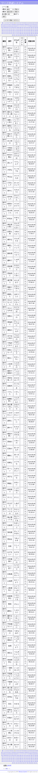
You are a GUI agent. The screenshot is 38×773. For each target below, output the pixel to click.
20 (25, 23)
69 (16, 26)
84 (35, 26)
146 (31, 30)
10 (12, 23)
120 (20, 29)
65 (10, 26)
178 (17, 33)
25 (31, 23)
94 (12, 27)
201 (33, 35)
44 (20, 24)
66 (12, 26)
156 (13, 32)
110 (2, 29)
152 (6, 32)
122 (24, 29)
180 (20, 33)
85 (37, 26)
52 (30, 24)
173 (8, 33)
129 (37, 29)
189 (37, 33)
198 (27, 35)
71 (18, 26)
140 (20, 30)
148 (35, 30)
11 (13, 23)
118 (17, 29)
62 (6, 26)
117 (15, 29)
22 (27, 23)
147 (33, 30)
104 (28, 27)
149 (37, 30)
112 (6, 29)
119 (18, 29)
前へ (3, 23)
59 (2, 26)
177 (15, 33)
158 (17, 32)
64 (9, 26)
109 (37, 27)
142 (24, 30)
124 (28, 29)
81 (31, 26)
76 (25, 26)
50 (27, 24)
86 (1, 27)
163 (26, 32)
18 (22, 23)
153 (8, 32)
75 (24, 26)
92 (9, 27)
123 (26, 29)
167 (33, 32)
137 (15, 30)
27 (34, 23)
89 (5, 27)
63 (8, 26)
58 (1, 26)
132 (6, 30)
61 (5, 26)
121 (22, 29)
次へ (37, 35)
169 (37, 32)
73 (21, 26)
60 (4, 26)
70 (17, 26)
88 (4, 27)
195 (22, 35)
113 (8, 29)
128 (35, 29)
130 (2, 30)
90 (7, 27)
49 (26, 24)
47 (24, 24)
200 (31, 35)
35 (8, 24)
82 (33, 26)
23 (29, 23)
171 (4, 33)
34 (6, 24)
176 (13, 33)
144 (28, 30)
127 (33, 29)
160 (20, 32)
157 (15, 32)
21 (26, 23)
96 (15, 27)
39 (13, 24)
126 (31, 29)
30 (1, 24)
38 (12, 24)
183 (26, 33)
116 (13, 29)
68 (14, 26)
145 (29, 30)
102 (24, 27)
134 (9, 30)
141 (22, 30)
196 (23, 35)
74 (22, 26)
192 (16, 35)
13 (16, 23)
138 (17, 30)
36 (9, 24)
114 (9, 29)
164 (28, 32)
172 (6, 33)
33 (5, 24)
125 (29, 29)
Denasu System (23, 771)
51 (29, 24)
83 (34, 26)
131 (4, 30)
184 (28, 33)
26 (33, 23)
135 (11, 30)
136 (13, 30)
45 (21, 24)
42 (17, 24)
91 (8, 27)
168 (35, 32)
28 (35, 23)
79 (29, 26)
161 (22, 32)
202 (34, 35)
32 (4, 24)
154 (9, 32)
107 (33, 27)
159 (18, 32)
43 (18, 24)
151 (4, 32)
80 (30, 26)
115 (11, 29)
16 (20, 23)
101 (22, 27)
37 (10, 24)
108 (35, 27)
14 (17, 23)
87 (3, 27)
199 (29, 35)
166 (31, 32)
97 (16, 27)
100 (20, 27)
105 (29, 27)
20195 (9, 765)
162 (24, 32)
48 (25, 24)
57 (37, 24)
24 (30, 23)
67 (13, 26)
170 (2, 33)
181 (22, 33)
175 (11, 33)
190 (12, 35)
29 (37, 23)
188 (35, 33)
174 (9, 33)
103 (26, 27)
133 (8, 30)
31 (2, 24)
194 (20, 35)
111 (4, 29)
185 (29, 33)
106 (31, 27)
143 (26, 30)
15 (18, 23)
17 (21, 23)
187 (33, 33)
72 (20, 26)
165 (29, 32)
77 (26, 26)
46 (22, 24)
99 (18, 27)
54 (33, 24)
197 (25, 35)
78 (27, 26)
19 (24, 23)
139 (18, 30)
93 (11, 27)
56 (35, 24)
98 (17, 27)
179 (18, 33)
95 (13, 27)
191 (14, 35)
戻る (7, 768)
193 (18, 35)
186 (31, 33)
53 (31, 24)
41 (16, 24)
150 (2, 32)
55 (34, 24)
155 (11, 32)
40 (14, 24)
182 (24, 33)
